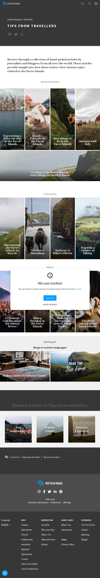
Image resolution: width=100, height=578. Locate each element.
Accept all (50, 298)
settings (77, 289)
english (5, 524)
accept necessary (50, 304)
